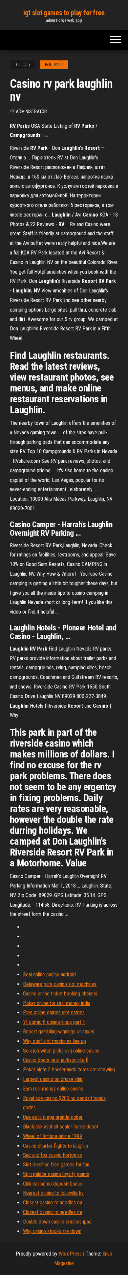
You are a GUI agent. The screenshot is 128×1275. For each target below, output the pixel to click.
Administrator (31, 111)
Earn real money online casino (53, 1089)
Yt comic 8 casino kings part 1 (54, 1022)
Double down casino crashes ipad (57, 1222)
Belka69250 (54, 64)
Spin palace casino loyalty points (56, 1174)
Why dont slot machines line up (54, 1041)
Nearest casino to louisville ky (53, 1193)
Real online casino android (49, 974)
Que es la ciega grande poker (53, 1117)
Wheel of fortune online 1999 (52, 1136)
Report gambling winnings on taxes (58, 1031)
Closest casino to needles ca (52, 1202)
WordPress (70, 1254)
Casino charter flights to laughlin (55, 1146)
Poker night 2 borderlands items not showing (69, 1069)
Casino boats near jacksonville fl (55, 1060)
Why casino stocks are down (52, 1231)
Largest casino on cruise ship (53, 1079)
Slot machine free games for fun (56, 1164)
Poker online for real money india (56, 1003)
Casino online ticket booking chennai (60, 993)
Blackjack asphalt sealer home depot (60, 1127)
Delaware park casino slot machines (59, 984)
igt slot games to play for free (63, 13)
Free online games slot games (54, 1012)
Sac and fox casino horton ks (52, 1155)
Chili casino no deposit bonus (52, 1184)
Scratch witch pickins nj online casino (61, 1051)
